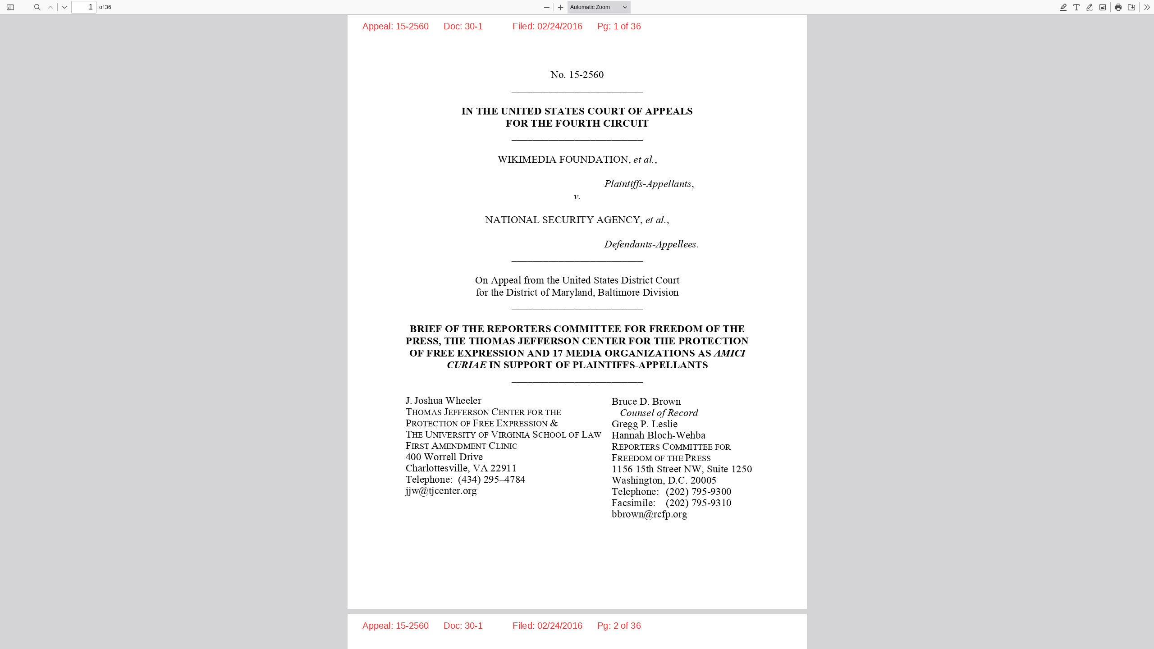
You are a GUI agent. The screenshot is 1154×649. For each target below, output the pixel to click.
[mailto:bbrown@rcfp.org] (649, 513)
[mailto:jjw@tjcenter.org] (440, 490)
